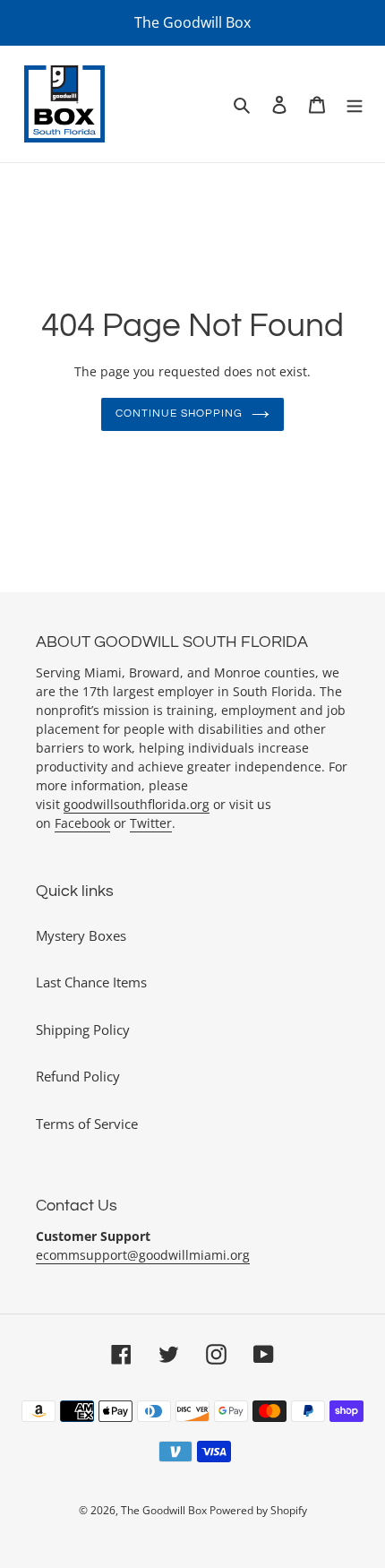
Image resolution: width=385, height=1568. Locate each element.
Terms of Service (87, 1124)
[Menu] (354, 104)
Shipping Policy (83, 1029)
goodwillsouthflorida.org (137, 804)
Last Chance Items (91, 982)
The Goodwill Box (165, 1510)
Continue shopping (179, 413)
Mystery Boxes (81, 935)
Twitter (151, 822)
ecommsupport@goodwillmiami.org (143, 1254)
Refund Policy (78, 1076)
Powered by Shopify (258, 1510)
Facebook (82, 822)
